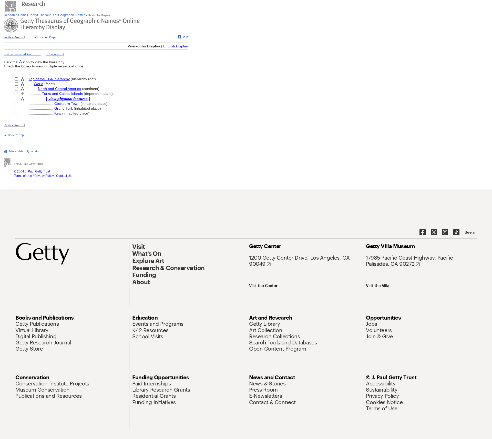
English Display (175, 46)
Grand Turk (63, 108)
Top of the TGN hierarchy (49, 79)
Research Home (15, 15)
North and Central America (59, 89)
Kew (57, 113)
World (38, 84)
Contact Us (63, 176)
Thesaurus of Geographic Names (62, 15)
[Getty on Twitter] (434, 232)
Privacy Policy (44, 176)
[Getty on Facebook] (422, 232)
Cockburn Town (66, 103)
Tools (32, 15)
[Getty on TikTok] (456, 232)
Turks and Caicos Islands (62, 93)
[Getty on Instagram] (445, 232)
